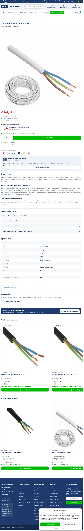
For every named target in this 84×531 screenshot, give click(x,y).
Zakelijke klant (58, 13)
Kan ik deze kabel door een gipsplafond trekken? (17, 231)
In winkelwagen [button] (26, 390)
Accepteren (50, 524)
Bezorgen (21, 493)
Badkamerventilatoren (56, 505)
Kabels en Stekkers (16, 18)
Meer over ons (39, 484)
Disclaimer (37, 513)
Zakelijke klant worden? (40, 488)
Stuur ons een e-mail (42, 167)
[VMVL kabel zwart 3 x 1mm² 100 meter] (25, 425)
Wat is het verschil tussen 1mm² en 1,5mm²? (16, 216)
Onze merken (44, 13)
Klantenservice (24, 484)
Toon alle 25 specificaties (10, 287)
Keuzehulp (23, 13)
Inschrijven (74, 502)
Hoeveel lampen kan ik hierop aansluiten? (15, 226)
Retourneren (22, 499)
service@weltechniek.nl (7, 496)
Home (2, 18)
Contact (21, 488)
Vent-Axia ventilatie (55, 490)
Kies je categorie (10, 13)
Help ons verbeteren (39, 505)
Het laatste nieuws (39, 502)
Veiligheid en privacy (24, 502)
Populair (53, 484)
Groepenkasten (54, 508)
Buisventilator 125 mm (56, 502)
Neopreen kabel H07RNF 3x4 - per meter (12, 374)
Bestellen (21, 490)
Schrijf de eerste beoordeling (11, 301)
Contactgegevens (7, 484)
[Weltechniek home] (10, 6)
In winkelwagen (48, 138)
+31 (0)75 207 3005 (6, 500)
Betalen (21, 496)
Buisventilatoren (54, 499)
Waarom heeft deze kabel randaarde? (14, 221)
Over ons (36, 496)
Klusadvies (33, 13)
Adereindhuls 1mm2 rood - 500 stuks (19, 127)
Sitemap (36, 519)
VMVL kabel (25, 18)
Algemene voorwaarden (40, 508)
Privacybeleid (62, 528)
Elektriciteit (7, 18)
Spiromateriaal (54, 493)
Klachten (21, 505)
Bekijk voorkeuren (70, 524)
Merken (36, 499)
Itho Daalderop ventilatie (56, 488)
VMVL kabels (53, 496)
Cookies (56, 528)
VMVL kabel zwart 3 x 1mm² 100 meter (12, 452)
